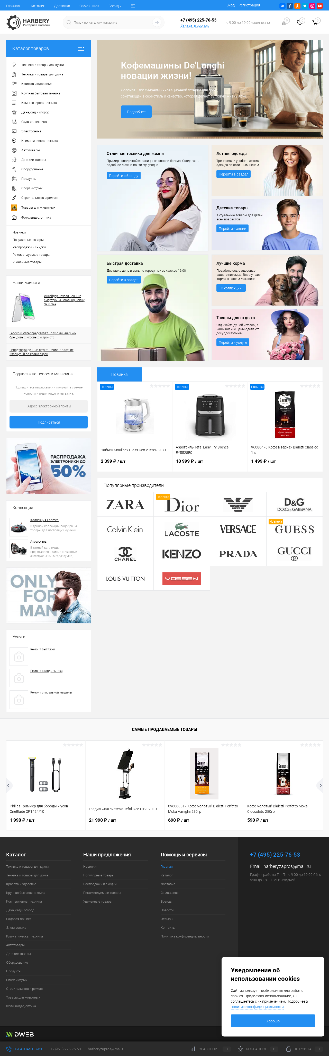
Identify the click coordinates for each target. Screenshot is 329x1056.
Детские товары (18, 954)
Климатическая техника (24, 936)
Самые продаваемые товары (164, 729)
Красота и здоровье (21, 884)
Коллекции (23, 507)
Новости (167, 910)
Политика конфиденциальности (185, 936)
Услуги (19, 636)
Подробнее (136, 112)
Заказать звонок (194, 25)
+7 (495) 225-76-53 (65, 1049)
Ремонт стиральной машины (51, 692)
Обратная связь (28, 1049)
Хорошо (273, 1021)
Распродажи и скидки (29, 247)
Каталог (38, 6)
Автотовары (15, 945)
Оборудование (17, 962)
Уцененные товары (27, 262)
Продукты (13, 971)
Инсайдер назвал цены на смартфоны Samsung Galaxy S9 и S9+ (64, 300)
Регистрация (249, 5)
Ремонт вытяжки (42, 649)
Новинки (19, 232)
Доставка (62, 6)
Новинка (119, 374)
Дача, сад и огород (20, 910)
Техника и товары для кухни (27, 866)
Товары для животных (23, 997)
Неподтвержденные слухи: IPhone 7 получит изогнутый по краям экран (42, 352)
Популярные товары (28, 240)
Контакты (168, 928)
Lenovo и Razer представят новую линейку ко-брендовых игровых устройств (43, 335)
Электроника (16, 928)
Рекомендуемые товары (31, 255)
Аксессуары (38, 541)
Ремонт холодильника (46, 671)
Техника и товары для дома (27, 875)
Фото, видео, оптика (21, 1006)
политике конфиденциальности (257, 1007)
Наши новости (26, 282)
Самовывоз (89, 6)
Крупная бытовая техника (25, 893)
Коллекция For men (44, 520)
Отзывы (167, 919)
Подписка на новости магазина (43, 373)
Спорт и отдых (16, 980)
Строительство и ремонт (24, 989)
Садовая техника (19, 919)
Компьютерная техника (24, 901)
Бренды (115, 6)
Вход (230, 5)
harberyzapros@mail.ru (287, 866)
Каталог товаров (30, 48)
